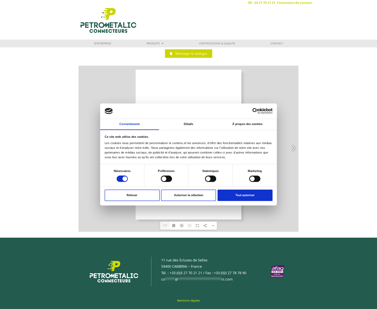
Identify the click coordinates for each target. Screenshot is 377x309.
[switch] (166, 179)
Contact (277, 43)
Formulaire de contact (294, 3)
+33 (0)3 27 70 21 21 (186, 272)
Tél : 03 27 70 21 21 (261, 3)
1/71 (165, 225)
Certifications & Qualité (217, 43)
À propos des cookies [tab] (247, 124)
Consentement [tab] (129, 124)
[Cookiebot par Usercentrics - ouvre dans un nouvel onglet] (255, 111)
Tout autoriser (245, 195)
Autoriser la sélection (188, 195)
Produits (153, 43)
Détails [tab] (188, 124)
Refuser (132, 195)
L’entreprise (102, 43)
